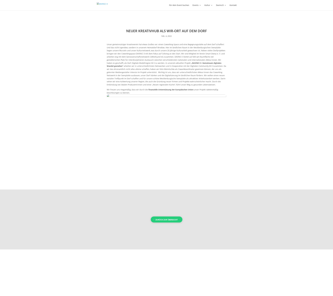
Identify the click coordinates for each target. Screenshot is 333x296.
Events (195, 5)
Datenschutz (166, 272)
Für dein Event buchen (179, 5)
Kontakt (233, 5)
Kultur (207, 5)
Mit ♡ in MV (217, 272)
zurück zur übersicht (166, 219)
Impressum (116, 272)
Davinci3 (220, 5)
